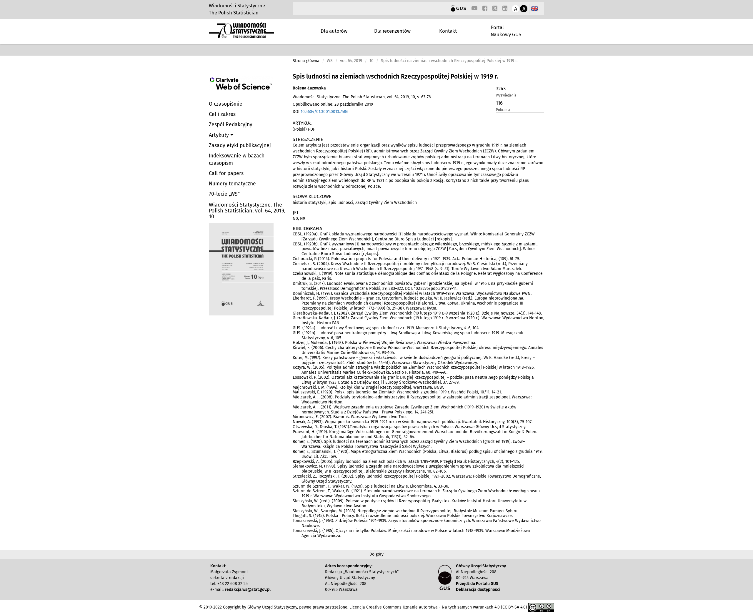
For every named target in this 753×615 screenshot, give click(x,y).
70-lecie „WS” (224, 194)
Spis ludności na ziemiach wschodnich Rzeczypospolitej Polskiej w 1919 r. (395, 76)
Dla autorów (334, 31)
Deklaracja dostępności (478, 589)
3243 (501, 89)
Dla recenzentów (392, 31)
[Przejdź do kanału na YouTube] (474, 9)
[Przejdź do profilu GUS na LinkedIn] (505, 9)
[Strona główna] (241, 36)
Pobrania (503, 110)
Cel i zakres (222, 114)
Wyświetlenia (506, 95)
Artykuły (219, 135)
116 (499, 103)
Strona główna (306, 60)
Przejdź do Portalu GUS (477, 583)
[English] (534, 8)
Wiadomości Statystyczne (237, 6)
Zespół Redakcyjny (230, 125)
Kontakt (448, 31)
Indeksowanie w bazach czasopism (236, 159)
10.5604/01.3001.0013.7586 (324, 111)
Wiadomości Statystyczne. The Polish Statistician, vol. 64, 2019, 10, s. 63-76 (362, 96)
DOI (320, 111)
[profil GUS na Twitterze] (495, 9)
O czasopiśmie (225, 104)
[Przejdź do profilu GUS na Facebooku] (485, 9)
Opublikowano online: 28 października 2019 (333, 104)
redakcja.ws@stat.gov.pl (248, 589)
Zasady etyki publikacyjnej (240, 145)
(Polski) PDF (304, 129)
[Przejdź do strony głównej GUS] (458, 9)
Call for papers (226, 173)
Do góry (376, 554)
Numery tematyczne (232, 184)
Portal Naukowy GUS (506, 30)
